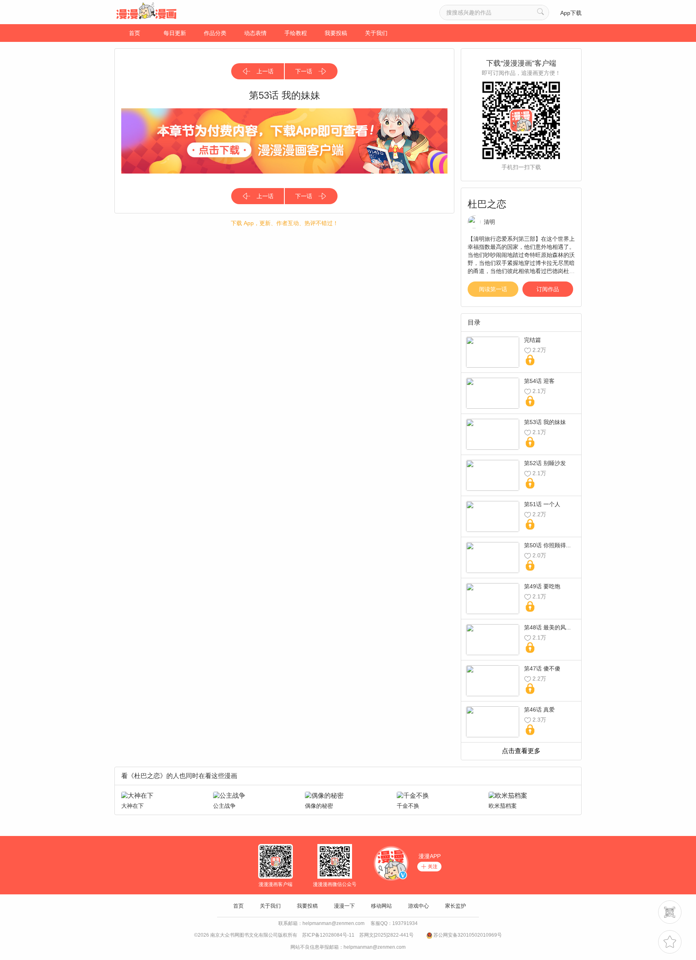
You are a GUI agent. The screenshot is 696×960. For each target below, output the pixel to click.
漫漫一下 (344, 906)
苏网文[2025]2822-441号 (386, 935)
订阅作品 (547, 289)
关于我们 (376, 33)
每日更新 (175, 33)
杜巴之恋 (487, 204)
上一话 (265, 71)
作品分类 (215, 33)
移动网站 (381, 906)
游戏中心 (418, 906)
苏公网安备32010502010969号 (467, 935)
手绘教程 (295, 33)
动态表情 (255, 33)
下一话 (303, 71)
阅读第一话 (493, 289)
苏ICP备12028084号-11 (328, 935)
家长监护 (455, 906)
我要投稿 (336, 33)
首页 (134, 33)
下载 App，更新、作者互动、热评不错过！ (284, 223)
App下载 (571, 13)
